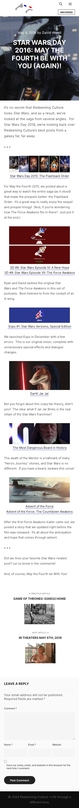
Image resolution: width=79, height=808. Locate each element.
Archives (66, 12)
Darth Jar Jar (39, 393)
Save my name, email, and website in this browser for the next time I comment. (38, 767)
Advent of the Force (40, 506)
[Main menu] (70, 4)
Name (8, 744)
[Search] (60, 4)
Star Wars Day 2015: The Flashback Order (39, 176)
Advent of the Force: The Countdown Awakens (39, 511)
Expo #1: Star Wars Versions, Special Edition (39, 326)
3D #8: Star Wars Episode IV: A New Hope (39, 267)
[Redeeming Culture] (24, 8)
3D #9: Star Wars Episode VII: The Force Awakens (39, 273)
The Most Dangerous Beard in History (40, 448)
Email (32, 744)
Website (56, 744)
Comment (10, 708)
